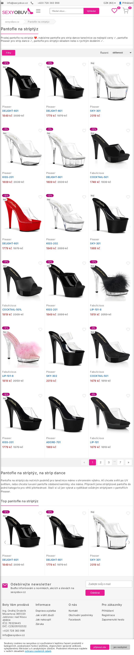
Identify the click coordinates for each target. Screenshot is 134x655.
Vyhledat (91, 11)
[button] (40, 64)
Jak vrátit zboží (45, 615)
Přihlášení (127, 2)
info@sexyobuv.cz (13, 635)
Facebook (75, 619)
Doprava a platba (46, 610)
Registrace (108, 615)
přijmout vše (99, 647)
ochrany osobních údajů (38, 651)
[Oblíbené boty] (114, 11)
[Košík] (125, 11)
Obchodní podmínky (81, 615)
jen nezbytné (120, 647)
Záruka (40, 624)
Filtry (8, 52)
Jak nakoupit (43, 619)
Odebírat (95, 592)
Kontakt (73, 610)
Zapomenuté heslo (113, 619)
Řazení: (104, 52)
